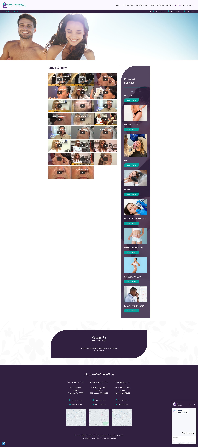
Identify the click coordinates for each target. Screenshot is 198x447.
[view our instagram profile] (6, 11)
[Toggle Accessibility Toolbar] (3, 443)
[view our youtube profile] (14, 11)
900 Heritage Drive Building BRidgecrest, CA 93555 (99, 390)
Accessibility (86, 438)
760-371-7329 (100, 400)
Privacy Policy (95, 438)
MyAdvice (121, 435)
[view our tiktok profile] (12, 11)
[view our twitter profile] (9, 11)
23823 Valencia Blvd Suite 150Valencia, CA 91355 (122, 390)
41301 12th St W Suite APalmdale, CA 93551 (76, 390)
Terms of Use (105, 438)
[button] (121, 5)
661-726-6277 (77, 400)
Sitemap (113, 438)
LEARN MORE (131, 100)
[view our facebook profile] (3, 11)
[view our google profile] (17, 11)
